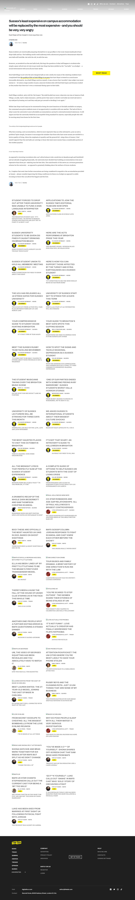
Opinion (111, 9)
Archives (44, 858)
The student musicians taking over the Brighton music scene (26, 382)
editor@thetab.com (65, 889)
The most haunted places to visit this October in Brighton (26, 443)
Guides (126, 9)
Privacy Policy (46, 855)
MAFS (64, 543)
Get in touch (75, 857)
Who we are (104, 4)
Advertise (120, 4)
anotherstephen (24, 508)
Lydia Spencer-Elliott (60, 510)
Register (44, 870)
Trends (95, 9)
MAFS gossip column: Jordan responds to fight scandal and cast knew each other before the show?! (61, 535)
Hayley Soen (56, 543)
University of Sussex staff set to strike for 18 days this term (61, 296)
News (35, 9)
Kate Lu (20, 388)
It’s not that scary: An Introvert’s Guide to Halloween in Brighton (59, 443)
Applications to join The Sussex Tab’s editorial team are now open (60, 203)
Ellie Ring (21, 666)
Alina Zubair (56, 448)
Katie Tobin (18, 42)
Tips (127, 4)
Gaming (64, 9)
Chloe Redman (57, 358)
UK (20, 213)
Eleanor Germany (58, 208)
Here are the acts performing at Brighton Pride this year (60, 235)
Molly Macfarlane (58, 329)
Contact (113, 4)
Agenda (80, 9)
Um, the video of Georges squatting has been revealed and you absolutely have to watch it (27, 658)
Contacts (101, 855)
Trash (50, 9)
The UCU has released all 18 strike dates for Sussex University (27, 296)
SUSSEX (56, 210)
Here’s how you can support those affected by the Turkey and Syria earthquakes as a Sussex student (60, 267)
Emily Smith (22, 211)
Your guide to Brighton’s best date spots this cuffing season (60, 324)
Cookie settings (104, 858)
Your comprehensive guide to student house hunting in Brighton (25, 324)
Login (42, 873)
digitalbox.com (27, 889)
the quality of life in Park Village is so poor (35, 77)
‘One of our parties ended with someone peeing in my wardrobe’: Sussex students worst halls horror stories (61, 385)
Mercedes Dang (57, 393)
